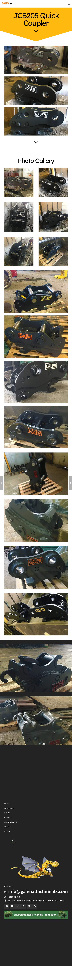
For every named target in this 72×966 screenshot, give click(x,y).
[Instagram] (18, 906)
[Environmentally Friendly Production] (36, 915)
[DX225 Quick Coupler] (36, 427)
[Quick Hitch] (36, 336)
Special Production (10, 822)
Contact (7, 831)
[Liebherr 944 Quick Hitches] (36, 720)
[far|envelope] (6, 892)
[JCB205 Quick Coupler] (18, 182)
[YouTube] (12, 906)
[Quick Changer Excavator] (36, 473)
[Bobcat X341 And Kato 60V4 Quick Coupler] (36, 614)
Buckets (7, 812)
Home (6, 803)
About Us (7, 826)
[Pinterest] (34, 906)
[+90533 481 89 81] (6, 897)
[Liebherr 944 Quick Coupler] (36, 567)
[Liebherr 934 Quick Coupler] (36, 520)
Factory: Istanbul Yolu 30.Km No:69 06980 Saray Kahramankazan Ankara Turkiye (36, 900)
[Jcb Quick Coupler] (36, 291)
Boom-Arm (8, 817)
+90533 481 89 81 (14, 897)
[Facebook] (6, 906)
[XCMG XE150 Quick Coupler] (36, 668)
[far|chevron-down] (36, 30)
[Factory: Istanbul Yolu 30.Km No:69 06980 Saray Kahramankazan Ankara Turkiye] (6, 901)
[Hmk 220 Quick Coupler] (36, 382)
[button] (69, 4)
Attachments (9, 808)
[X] (29, 906)
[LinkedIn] (23, 906)
